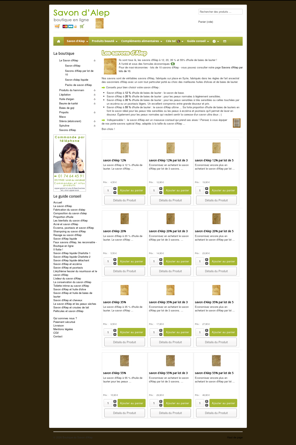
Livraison (58, 325)
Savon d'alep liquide (76, 79)
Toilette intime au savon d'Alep (71, 285)
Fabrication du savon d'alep (69, 209)
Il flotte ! (58, 249)
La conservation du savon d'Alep (72, 282)
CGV (56, 333)
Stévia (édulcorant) (70, 121)
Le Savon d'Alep (68, 60)
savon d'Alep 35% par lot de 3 (168, 302)
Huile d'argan (66, 99)
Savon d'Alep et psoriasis (68, 267)
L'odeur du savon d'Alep (67, 278)
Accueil (57, 202)
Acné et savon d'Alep (65, 224)
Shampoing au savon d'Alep (69, 231)
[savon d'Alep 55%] (125, 360)
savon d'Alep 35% (114, 302)
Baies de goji (66, 108)
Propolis (64, 112)
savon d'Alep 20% (114, 231)
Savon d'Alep (72, 65)
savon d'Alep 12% (114, 160)
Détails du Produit (124, 200)
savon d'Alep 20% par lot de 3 (168, 231)
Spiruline (64, 125)
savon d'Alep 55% (114, 373)
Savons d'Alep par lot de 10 (79, 72)
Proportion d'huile (63, 217)
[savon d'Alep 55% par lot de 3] (170, 360)
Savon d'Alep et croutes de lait (71, 307)
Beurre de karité (68, 103)
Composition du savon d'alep (70, 213)
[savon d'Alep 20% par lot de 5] (216, 218)
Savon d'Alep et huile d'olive (69, 289)
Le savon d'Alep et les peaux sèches (74, 304)
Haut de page (235, 437)
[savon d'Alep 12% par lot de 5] (216, 147)
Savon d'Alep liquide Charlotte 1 (71, 253)
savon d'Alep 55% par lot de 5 (214, 373)
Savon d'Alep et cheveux (67, 300)
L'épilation (65, 94)
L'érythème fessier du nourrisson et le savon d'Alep (75, 273)
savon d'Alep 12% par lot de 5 (214, 160)
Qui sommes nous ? (65, 318)
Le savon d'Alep (62, 206)
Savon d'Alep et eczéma (67, 264)
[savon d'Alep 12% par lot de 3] (170, 147)
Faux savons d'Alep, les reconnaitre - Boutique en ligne (75, 244)
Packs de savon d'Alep (78, 85)
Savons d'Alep (67, 130)
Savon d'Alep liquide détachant (71, 260)
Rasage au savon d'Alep (67, 235)
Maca (62, 116)
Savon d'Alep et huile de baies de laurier (72, 294)
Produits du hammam (71, 90)
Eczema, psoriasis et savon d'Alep (73, 228)
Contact (57, 336)
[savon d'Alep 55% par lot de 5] (216, 360)
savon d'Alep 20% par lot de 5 (214, 231)
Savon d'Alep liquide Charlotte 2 (71, 257)
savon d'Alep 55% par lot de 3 (168, 373)
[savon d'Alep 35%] (125, 289)
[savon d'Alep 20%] (125, 218)
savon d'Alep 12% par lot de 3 (168, 160)
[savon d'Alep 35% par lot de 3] (170, 289)
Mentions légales (63, 329)
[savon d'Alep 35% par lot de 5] (216, 289)
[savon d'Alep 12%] (125, 147)
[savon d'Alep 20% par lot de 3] (170, 218)
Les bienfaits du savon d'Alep (70, 220)
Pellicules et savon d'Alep (68, 311)
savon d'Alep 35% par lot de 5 (214, 302)
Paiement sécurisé (64, 322)
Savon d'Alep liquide (65, 238)
